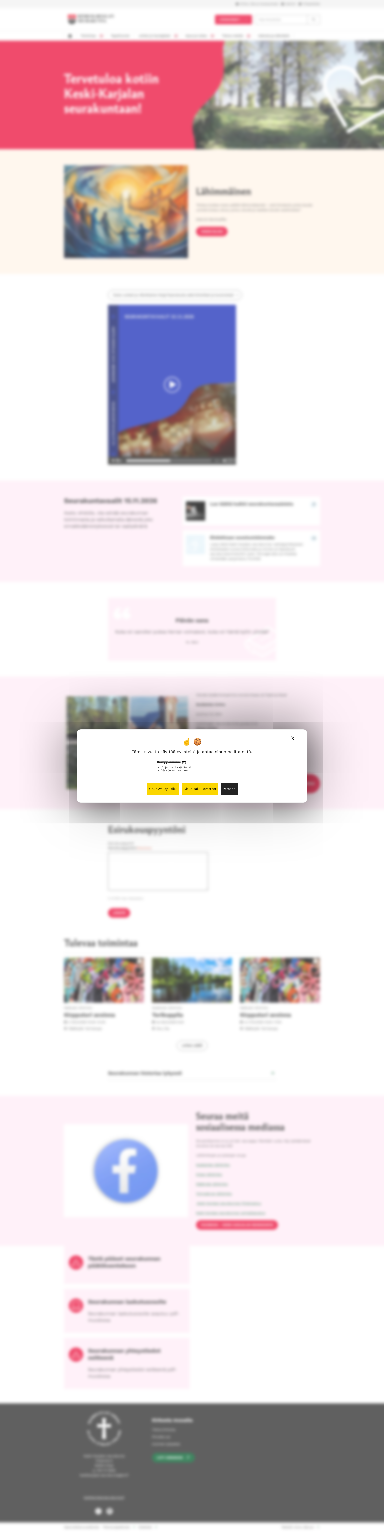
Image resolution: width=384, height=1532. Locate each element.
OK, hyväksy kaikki (163, 789)
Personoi (229, 789)
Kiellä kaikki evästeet (200, 789)
